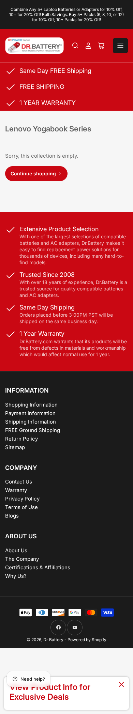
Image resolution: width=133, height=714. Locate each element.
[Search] (75, 45)
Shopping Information (31, 404)
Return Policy (21, 438)
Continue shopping (33, 173)
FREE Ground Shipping (32, 430)
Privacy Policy (22, 498)
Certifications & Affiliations (37, 567)
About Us (16, 550)
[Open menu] (120, 45)
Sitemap (15, 447)
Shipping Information (30, 421)
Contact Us (18, 481)
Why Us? (16, 576)
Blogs (12, 515)
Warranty (16, 490)
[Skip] (121, 685)
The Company (22, 559)
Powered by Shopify (87, 639)
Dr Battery (53, 639)
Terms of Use (21, 507)
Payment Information (30, 413)
